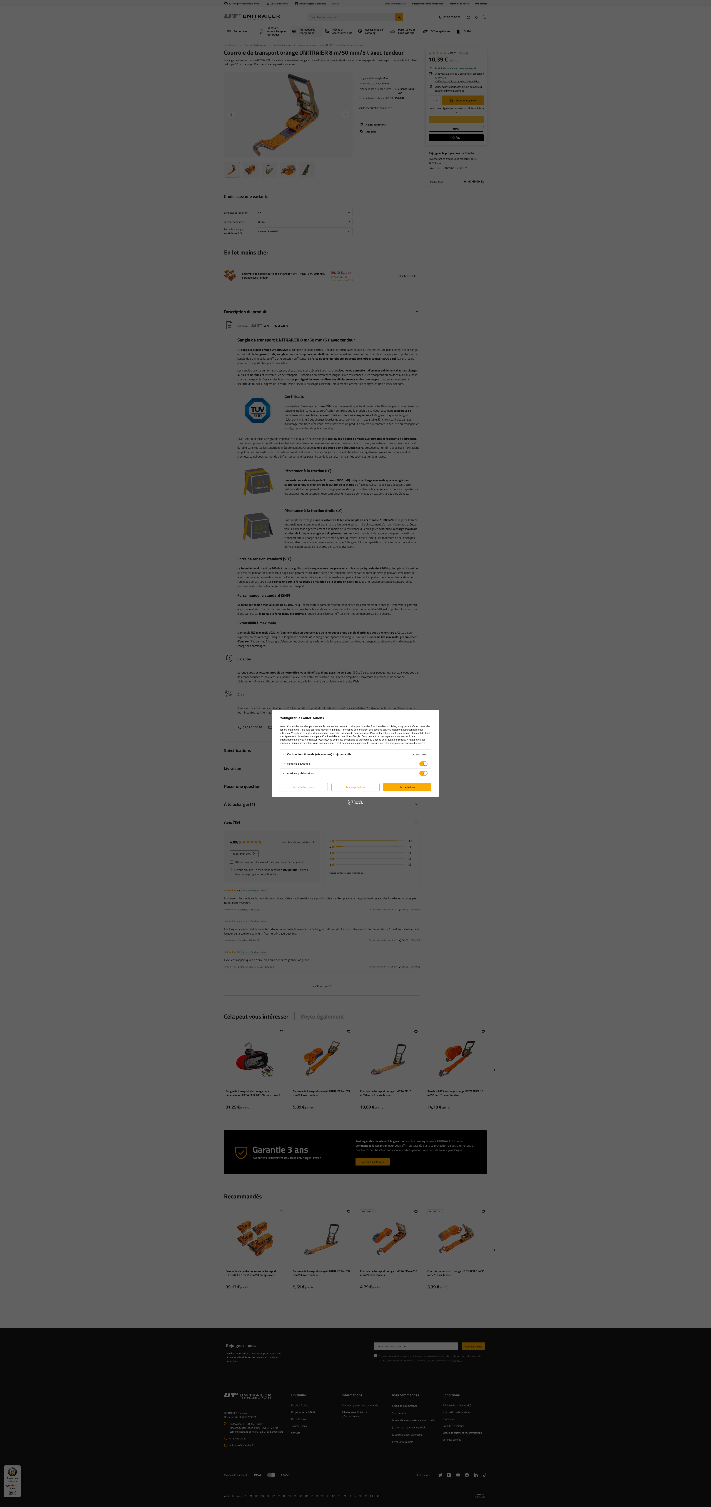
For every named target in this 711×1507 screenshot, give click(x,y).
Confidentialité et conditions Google (341, 736)
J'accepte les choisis (303, 787)
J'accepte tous (407, 787)
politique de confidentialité (355, 733)
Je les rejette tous (355, 787)
